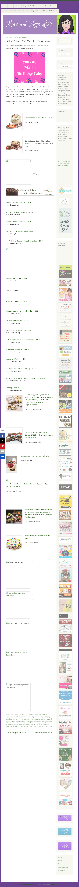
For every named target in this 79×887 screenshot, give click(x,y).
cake (42, 719)
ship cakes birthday (43, 726)
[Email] (2, 451)
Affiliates (18, 6)
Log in (60, 861)
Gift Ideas (44, 11)
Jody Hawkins (23, 37)
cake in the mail (48, 719)
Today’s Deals (53, 11)
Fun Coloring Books (32, 11)
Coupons (40, 6)
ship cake (35, 726)
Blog (24, 6)
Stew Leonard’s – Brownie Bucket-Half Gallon (35, 456)
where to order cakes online (28, 728)
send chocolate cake (26, 726)
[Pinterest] (2, 446)
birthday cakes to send (24, 719)
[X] (2, 441)
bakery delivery (43, 714)
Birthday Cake (28, 714)
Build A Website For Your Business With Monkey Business (64, 163)
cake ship (24, 721)
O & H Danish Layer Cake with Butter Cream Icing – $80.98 (25, 378)
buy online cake (35, 719)
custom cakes (12, 723)
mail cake (46, 723)
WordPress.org (62, 870)
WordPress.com (55, 884)
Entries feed (61, 864)
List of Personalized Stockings (44, 733)
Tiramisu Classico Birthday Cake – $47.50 (19, 330)
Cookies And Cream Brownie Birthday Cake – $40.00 (23, 340)
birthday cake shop (30, 718)
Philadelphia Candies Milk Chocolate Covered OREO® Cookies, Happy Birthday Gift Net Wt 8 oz (39, 435)
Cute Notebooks (50, 6)
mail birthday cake (38, 723)
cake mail (8, 721)
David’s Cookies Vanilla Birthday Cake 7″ (38, 118)
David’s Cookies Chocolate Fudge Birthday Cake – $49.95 (25, 241)
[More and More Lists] (39, 25)
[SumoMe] (2, 456)
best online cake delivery (25, 716)
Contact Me (31, 6)
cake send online (16, 721)
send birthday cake (15, 726)
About (10, 6)
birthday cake (37, 716)
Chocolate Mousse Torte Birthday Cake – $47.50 (22, 311)
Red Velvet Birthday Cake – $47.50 (17, 321)
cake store (30, 721)
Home (4, 6)
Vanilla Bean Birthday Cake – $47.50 (17, 349)
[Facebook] (2, 435)
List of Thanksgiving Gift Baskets (16, 733)
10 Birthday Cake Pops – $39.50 (16, 301)
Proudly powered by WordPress (28, 884)
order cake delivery (24, 724)
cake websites (37, 721)
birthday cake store (41, 718)
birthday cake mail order (17, 718)
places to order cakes (36, 724)
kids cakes (29, 723)
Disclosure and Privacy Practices (13, 11)
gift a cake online (21, 723)
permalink (48, 728)
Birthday (21, 714)
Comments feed (63, 867)
